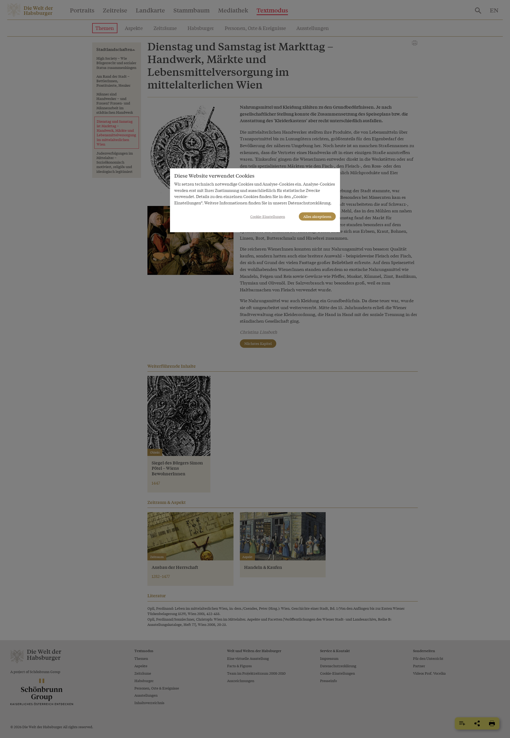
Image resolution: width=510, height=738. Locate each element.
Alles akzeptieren (317, 216)
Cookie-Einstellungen (267, 216)
